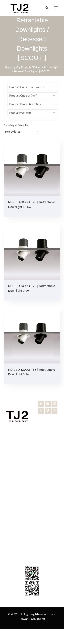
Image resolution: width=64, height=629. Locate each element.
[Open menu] (56, 7)
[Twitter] (54, 411)
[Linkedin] (41, 404)
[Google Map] (48, 411)
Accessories (32, 457)
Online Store (32, 520)
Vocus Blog (32, 525)
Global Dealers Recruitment (32, 498)
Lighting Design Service (32, 468)
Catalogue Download (32, 493)
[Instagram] (54, 404)
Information (32, 504)
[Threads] (41, 411)
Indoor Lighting (32, 446)
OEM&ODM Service (32, 462)
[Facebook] (48, 404)
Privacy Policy (32, 514)
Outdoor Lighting (32, 452)
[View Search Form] (46, 8)
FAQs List (32, 509)
